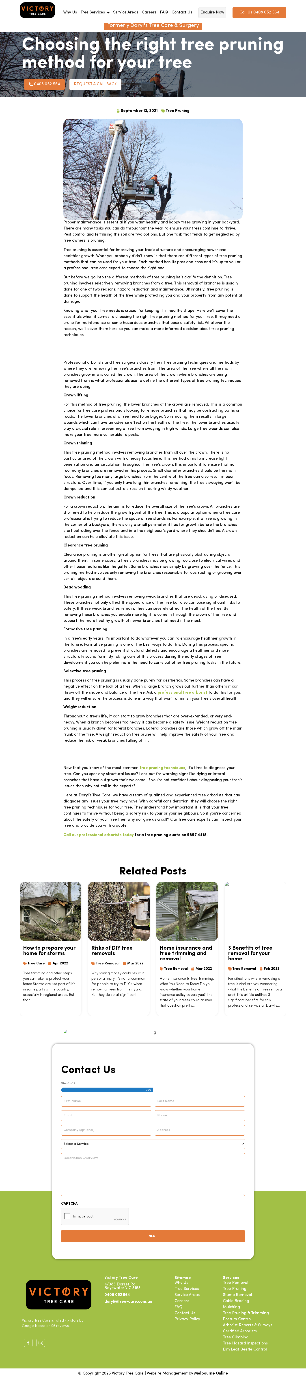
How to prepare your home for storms (49, 951)
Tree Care (36, 963)
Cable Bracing (236, 1301)
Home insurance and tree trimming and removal (186, 954)
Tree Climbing (235, 1337)
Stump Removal (237, 1295)
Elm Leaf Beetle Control (245, 1350)
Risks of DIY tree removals (112, 951)
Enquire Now (212, 13)
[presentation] (95, 1216)
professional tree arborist (182, 693)
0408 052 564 (117, 1295)
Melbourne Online (211, 1374)
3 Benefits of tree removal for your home (250, 954)
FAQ (164, 13)
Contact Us (182, 13)
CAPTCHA (69, 1204)
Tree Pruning (178, 111)
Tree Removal (107, 963)
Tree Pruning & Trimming (246, 1313)
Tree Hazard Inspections (245, 1344)
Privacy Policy (187, 1319)
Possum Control (237, 1319)
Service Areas (125, 13)
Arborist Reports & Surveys (247, 1325)
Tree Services (92, 13)
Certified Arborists (240, 1331)
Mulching (231, 1307)
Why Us (70, 13)
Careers (149, 13)
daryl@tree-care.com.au (128, 1302)
